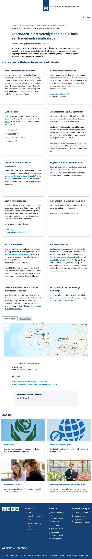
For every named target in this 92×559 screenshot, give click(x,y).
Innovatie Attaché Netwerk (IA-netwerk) (68, 143)
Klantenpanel (56, 539)
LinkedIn (11, 141)
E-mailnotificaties (81, 512)
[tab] (10, 318)
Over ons (31, 512)
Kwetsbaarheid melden (68, 555)
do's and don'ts (68, 298)
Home (14, 25)
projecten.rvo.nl (57, 529)
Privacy (30, 555)
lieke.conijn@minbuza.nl (16, 232)
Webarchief (83, 555)
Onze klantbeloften (35, 516)
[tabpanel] (46, 339)
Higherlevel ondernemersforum (82, 521)
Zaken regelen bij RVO (34, 524)
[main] (46, 261)
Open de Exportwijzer (60, 444)
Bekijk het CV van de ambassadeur (63, 213)
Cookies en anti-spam (18, 555)
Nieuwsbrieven (80, 516)
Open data (55, 525)
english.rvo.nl (33, 530)
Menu (88, 17)
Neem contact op (12, 484)
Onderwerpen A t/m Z (58, 513)
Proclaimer (54, 555)
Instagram (12, 134)
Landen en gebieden (26, 25)
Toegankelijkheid (41, 555)
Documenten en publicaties (57, 520)
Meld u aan (9, 444)
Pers (29, 520)
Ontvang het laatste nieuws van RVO (67, 484)
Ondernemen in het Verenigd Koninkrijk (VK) (52, 25)
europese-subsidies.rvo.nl (57, 533)
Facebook (12, 130)
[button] (43, 335)
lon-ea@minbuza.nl (59, 94)
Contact (5, 555)
